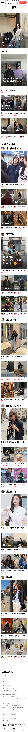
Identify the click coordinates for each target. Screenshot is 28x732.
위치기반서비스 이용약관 (8, 688)
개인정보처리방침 (6, 686)
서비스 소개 (4, 681)
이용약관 (4, 683)
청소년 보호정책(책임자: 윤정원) (9, 690)
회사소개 (4, 678)
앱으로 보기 (23, 2)
